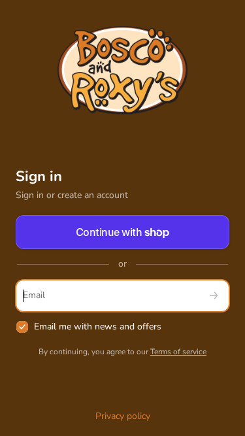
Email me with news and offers (97, 327)
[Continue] (214, 295)
